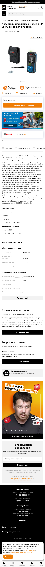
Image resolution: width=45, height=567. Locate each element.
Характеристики (24, 148)
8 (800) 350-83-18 (42, 7)
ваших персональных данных (21, 552)
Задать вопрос (22, 361)
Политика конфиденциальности (22, 478)
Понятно (8, 557)
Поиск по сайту (18, 14)
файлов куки (30, 550)
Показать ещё (22, 298)
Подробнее (22, 410)
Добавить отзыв (22, 332)
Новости (22, 520)
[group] (22, 373)
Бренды (10, 20)
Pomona (38, 7)
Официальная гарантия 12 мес (33, 88)
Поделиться (39, 93)
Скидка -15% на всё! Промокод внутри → (24, 2)
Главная (4, 20)
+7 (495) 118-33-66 (22, 495)
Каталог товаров (9, 527)
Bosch (17, 20)
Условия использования (22, 480)
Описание (8, 148)
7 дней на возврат (11, 88)
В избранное (23, 93)
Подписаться (22, 465)
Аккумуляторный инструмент (29, 20)
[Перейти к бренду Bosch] (7, 134)
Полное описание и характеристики (14, 141)
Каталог (4, 13)
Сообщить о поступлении (22, 105)
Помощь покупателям (11, 532)
